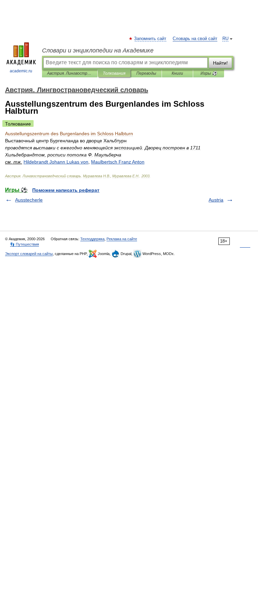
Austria (216, 200)
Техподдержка (92, 239)
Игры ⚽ (209, 73)
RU (225, 38)
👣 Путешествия (24, 244)
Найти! (220, 63)
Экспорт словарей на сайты (29, 254)
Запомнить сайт (150, 38)
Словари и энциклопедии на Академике (98, 50)
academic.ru (21, 71)
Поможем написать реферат (65, 190)
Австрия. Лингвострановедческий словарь (69, 73)
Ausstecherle (29, 200)
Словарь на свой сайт (195, 38)
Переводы (146, 73)
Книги (177, 73)
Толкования (114, 73)
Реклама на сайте (121, 239)
